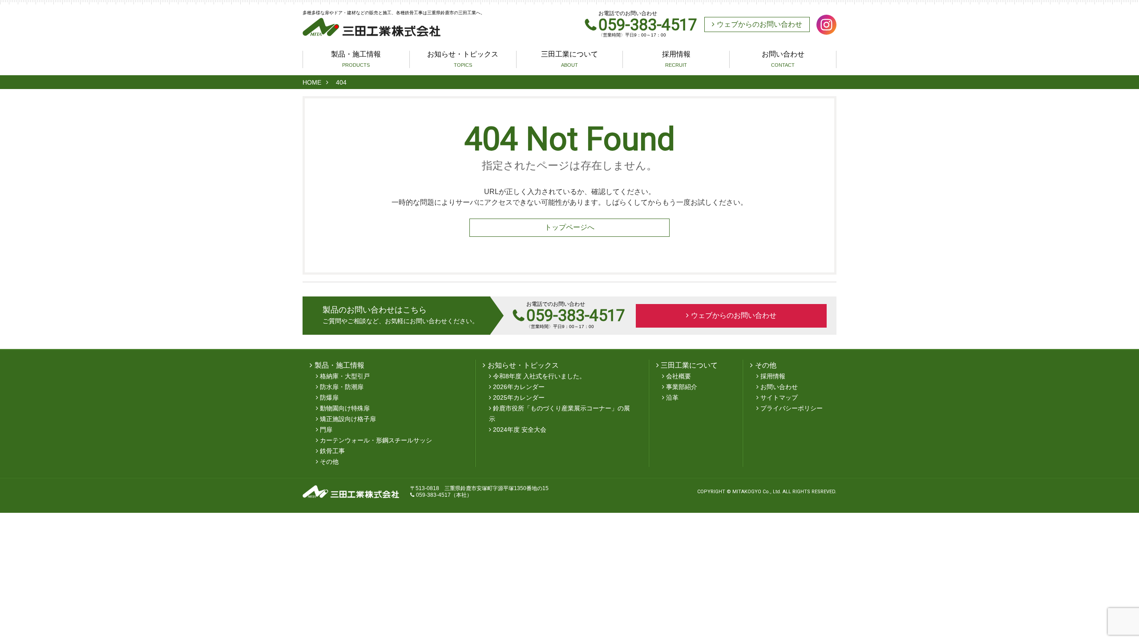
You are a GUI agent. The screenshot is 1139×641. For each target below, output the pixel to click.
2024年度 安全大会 (519, 429)
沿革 (672, 397)
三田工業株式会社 (371, 27)
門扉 (326, 429)
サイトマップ (779, 397)
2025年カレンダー (519, 397)
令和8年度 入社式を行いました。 (539, 376)
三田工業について (569, 59)
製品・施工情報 (356, 59)
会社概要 (678, 376)
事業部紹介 (681, 386)
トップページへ (569, 227)
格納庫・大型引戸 (345, 376)
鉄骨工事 (332, 450)
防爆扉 (329, 397)
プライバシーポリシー (791, 408)
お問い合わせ (783, 59)
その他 (329, 461)
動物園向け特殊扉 (345, 408)
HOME (312, 82)
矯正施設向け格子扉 (348, 418)
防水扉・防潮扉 (342, 386)
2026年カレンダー (519, 386)
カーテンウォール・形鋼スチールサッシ (376, 440)
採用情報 (676, 59)
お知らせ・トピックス (462, 59)
